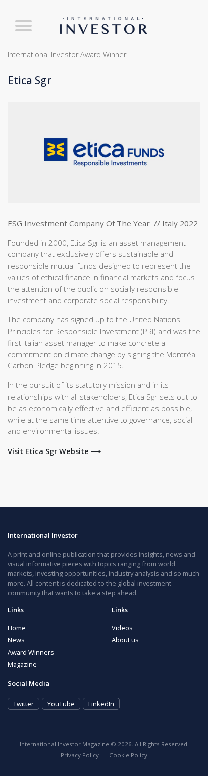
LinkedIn (101, 703)
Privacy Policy (80, 755)
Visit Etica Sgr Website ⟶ (54, 451)
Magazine (22, 664)
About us (125, 639)
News (16, 639)
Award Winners (31, 652)
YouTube (61, 703)
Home (17, 627)
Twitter (23, 703)
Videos (122, 627)
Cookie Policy (128, 755)
